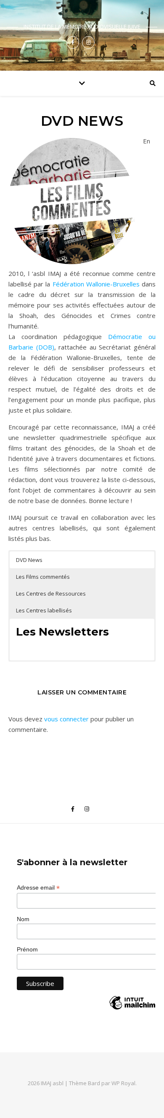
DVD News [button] (29, 560)
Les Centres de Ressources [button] (51, 593)
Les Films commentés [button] (43, 576)
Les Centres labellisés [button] (44, 610)
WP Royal (123, 1083)
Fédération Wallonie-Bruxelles (96, 284)
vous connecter (66, 719)
